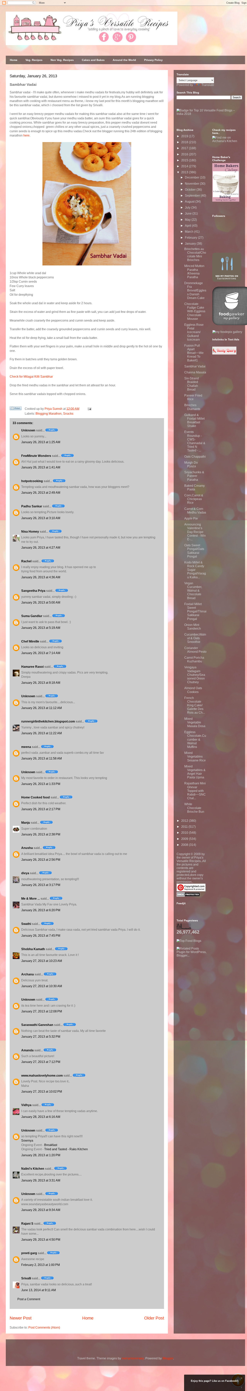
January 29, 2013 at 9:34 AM (40, 1210)
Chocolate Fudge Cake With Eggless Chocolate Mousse (194, 311)
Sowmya (27, 1140)
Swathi (26, 923)
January (191, 243)
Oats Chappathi (195, 456)
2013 (185, 172)
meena (26, 747)
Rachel (26, 561)
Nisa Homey (30, 531)
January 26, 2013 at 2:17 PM (40, 809)
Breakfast (50, 1145)
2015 (185, 160)
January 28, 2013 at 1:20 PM (40, 1155)
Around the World (124, 59)
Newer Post (20, 1318)
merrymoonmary (133, 1358)
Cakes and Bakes (93, 59)
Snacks (68, 413)
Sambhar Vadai (195, 366)
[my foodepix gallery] (227, 331)
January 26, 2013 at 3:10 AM (40, 518)
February (191, 237)
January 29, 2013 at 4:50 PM (40, 1239)
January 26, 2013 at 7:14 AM (40, 653)
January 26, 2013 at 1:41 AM (40, 467)
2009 (185, 838)
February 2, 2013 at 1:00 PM (40, 1264)
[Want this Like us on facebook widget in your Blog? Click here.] (241, 1387)
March (189, 231)
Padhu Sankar (31, 506)
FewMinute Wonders (36, 455)
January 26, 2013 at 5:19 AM (40, 627)
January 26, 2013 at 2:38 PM (40, 834)
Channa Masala (195, 372)
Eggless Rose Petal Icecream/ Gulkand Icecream (194, 332)
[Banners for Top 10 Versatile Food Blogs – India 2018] (209, 113)
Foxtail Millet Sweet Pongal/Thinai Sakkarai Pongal (195, 611)
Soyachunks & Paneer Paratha (194, 476)
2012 (185, 820)
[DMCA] (188, 895)
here (26, 135)
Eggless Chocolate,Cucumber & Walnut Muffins (195, 739)
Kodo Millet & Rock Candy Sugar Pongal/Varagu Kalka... (195, 570)
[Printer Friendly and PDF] (16, 409)
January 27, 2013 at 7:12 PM (40, 1061)
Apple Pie (191, 518)
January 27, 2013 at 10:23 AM (41, 960)
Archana (27, 974)
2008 (185, 844)
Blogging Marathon (49, 413)
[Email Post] (88, 408)
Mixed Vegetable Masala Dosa (194, 722)
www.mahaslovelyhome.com (42, 1075)
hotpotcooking (32, 481)
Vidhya (26, 1105)
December (192, 177)
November (192, 183)
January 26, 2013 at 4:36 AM (40, 577)
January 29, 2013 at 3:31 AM (40, 1180)
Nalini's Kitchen (32, 1168)
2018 (185, 142)
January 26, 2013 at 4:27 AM (40, 547)
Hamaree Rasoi (32, 666)
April (188, 225)
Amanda (27, 1050)
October (190, 189)
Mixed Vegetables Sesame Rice (195, 756)
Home (13, 59)
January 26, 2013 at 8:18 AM (40, 682)
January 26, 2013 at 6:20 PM (40, 910)
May (188, 219)
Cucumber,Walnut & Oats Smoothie (195, 638)
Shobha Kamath (33, 949)
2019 (185, 136)
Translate (207, 85)
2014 (185, 166)
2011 (185, 826)
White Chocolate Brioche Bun (194, 807)
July (188, 207)
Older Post (154, 1318)
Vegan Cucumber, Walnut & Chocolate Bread (193, 591)
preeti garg (29, 1253)
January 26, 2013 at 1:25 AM (40, 442)
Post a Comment (28, 1299)
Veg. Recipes (33, 59)
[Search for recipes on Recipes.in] (189, 940)
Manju (25, 822)
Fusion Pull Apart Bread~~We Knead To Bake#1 (194, 353)
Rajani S (27, 1223)
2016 (185, 154)
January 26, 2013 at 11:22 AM (41, 733)
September (193, 195)
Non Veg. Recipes (62, 59)
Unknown (28, 430)
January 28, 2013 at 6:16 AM (40, 1116)
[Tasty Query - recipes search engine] (224, 353)
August (190, 201)
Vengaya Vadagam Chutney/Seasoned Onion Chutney (194, 675)
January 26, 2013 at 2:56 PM (40, 859)
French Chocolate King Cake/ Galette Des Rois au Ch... (194, 705)
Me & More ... (30, 898)
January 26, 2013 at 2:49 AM (40, 492)
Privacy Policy (153, 59)
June (188, 213)
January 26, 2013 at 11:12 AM (41, 708)
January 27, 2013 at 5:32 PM (40, 1036)
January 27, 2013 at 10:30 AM (41, 986)
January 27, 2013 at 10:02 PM (41, 1091)
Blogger (167, 1358)
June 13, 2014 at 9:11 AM (38, 1290)
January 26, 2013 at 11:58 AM (41, 758)
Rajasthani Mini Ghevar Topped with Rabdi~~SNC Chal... (195, 791)
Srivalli (26, 1278)
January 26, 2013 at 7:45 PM (40, 935)
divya (25, 873)
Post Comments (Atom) (44, 1327)
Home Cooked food (35, 797)
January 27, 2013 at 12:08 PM (41, 1011)
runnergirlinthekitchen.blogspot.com (48, 721)
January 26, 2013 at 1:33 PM (40, 784)
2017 (185, 148)
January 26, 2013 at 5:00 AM (40, 602)
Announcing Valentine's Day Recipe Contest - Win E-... (195, 532)
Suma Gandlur (31, 616)
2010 (185, 832)
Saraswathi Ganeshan (37, 1024)
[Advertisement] (205, 981)
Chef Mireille (30, 641)
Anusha (27, 848)
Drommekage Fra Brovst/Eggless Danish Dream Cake (195, 290)
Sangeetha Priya (33, 590)
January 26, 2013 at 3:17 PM (40, 885)
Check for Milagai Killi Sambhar (31, 376)
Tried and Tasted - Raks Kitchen (66, 1149)
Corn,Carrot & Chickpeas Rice (193, 499)
